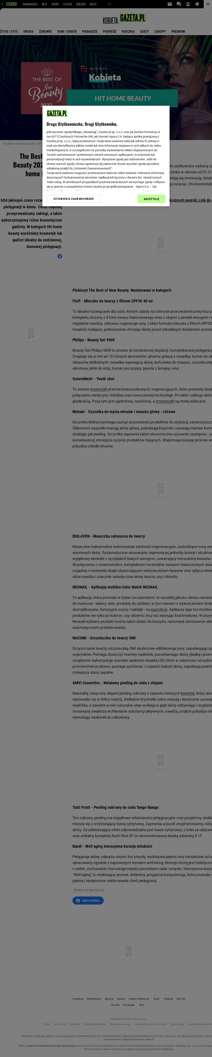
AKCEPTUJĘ (151, 199)
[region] (106, 156)
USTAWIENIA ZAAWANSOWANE (73, 198)
